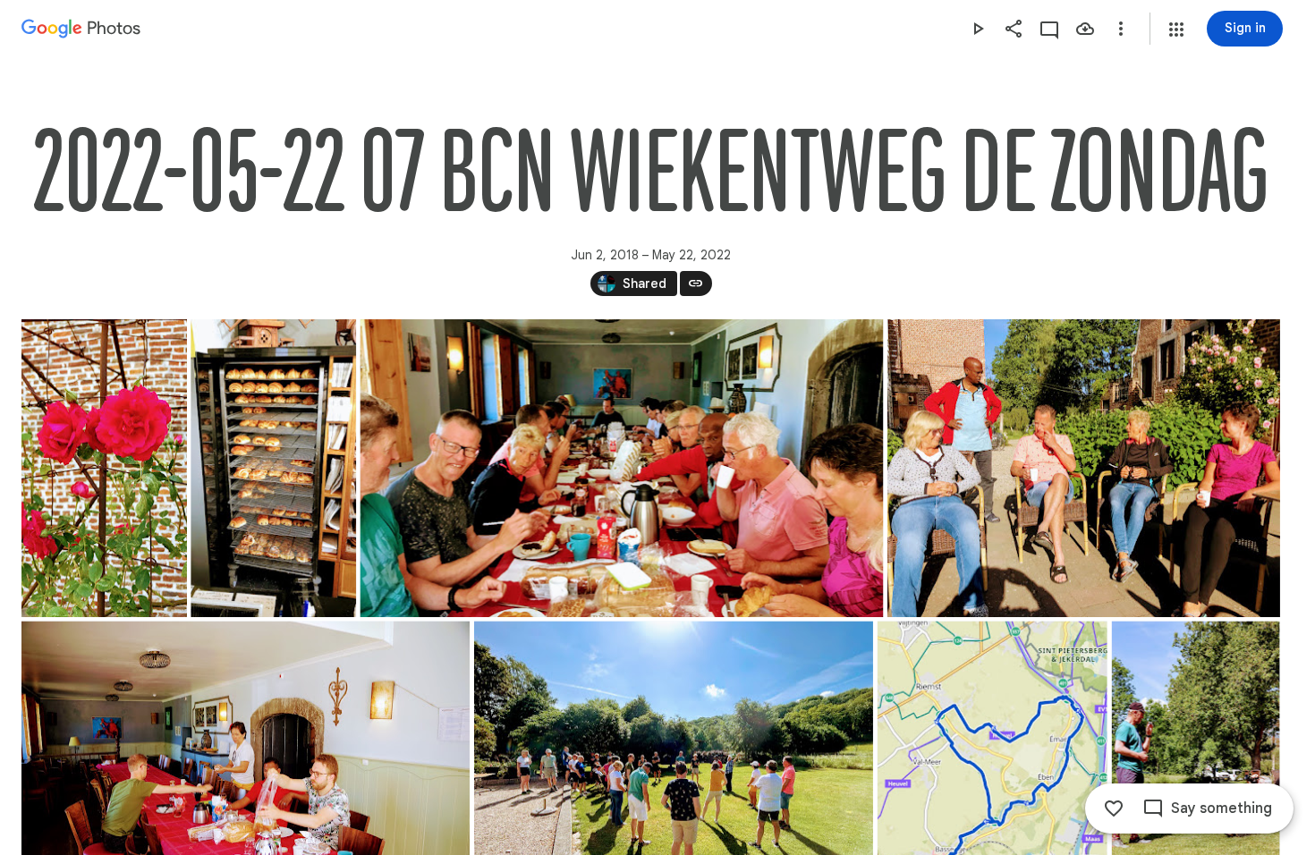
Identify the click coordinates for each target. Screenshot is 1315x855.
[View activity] (1049, 29)
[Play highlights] (977, 28)
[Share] (1013, 29)
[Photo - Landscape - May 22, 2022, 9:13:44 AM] (621, 468)
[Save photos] (1085, 29)
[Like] (1114, 808)
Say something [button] (1221, 808)
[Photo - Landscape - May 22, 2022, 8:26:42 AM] (1083, 468)
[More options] (1121, 29)
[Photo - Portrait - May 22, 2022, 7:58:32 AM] (273, 468)
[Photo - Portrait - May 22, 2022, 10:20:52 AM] (104, 468)
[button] (1176, 29)
